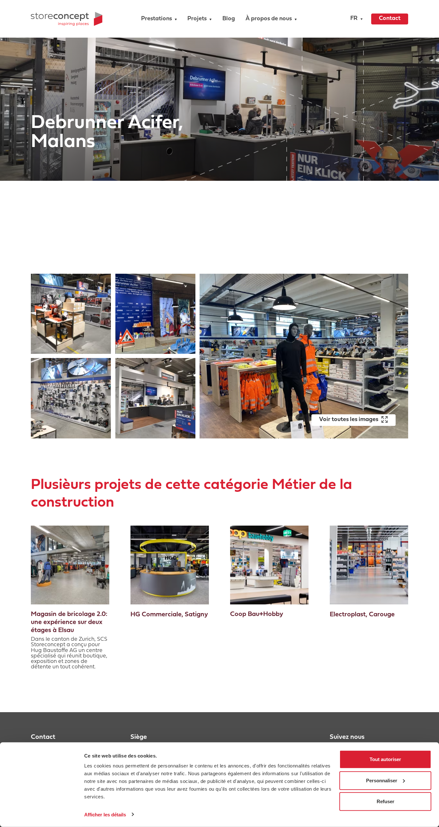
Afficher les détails (105, 814)
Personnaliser (381, 780)
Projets (197, 19)
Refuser (385, 801)
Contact (389, 18)
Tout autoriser (385, 759)
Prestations (156, 19)
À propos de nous (269, 19)
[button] (355, 19)
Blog (228, 19)
